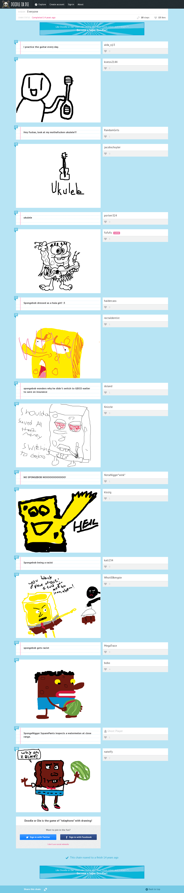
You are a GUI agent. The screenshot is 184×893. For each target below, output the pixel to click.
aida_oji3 (109, 44)
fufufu (108, 232)
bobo (107, 663)
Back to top (154, 889)
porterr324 (110, 215)
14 (17, 574)
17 (17, 727)
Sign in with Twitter (39, 837)
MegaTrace (110, 645)
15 (17, 642)
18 (17, 748)
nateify (108, 751)
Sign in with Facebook (80, 837)
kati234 (108, 560)
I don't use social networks (58, 844)
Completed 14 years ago (43, 17)
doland (108, 386)
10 (17, 403)
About (81, 4)
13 (17, 557)
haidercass (110, 301)
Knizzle (108, 407)
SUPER (116, 233)
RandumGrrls (111, 130)
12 (17, 489)
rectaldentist (112, 318)
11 (17, 471)
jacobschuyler (112, 147)
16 (17, 659)
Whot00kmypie (113, 577)
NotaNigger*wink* (114, 475)
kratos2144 (110, 62)
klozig (107, 492)
